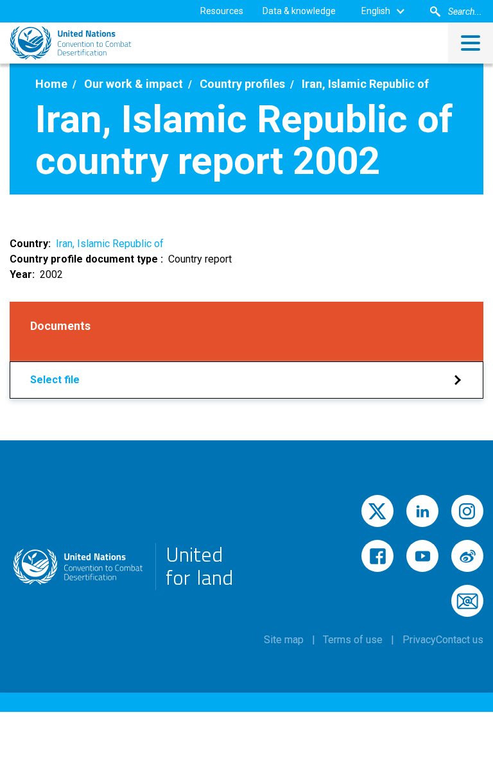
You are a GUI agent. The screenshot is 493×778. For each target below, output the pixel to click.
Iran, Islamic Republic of (110, 244)
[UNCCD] (71, 43)
